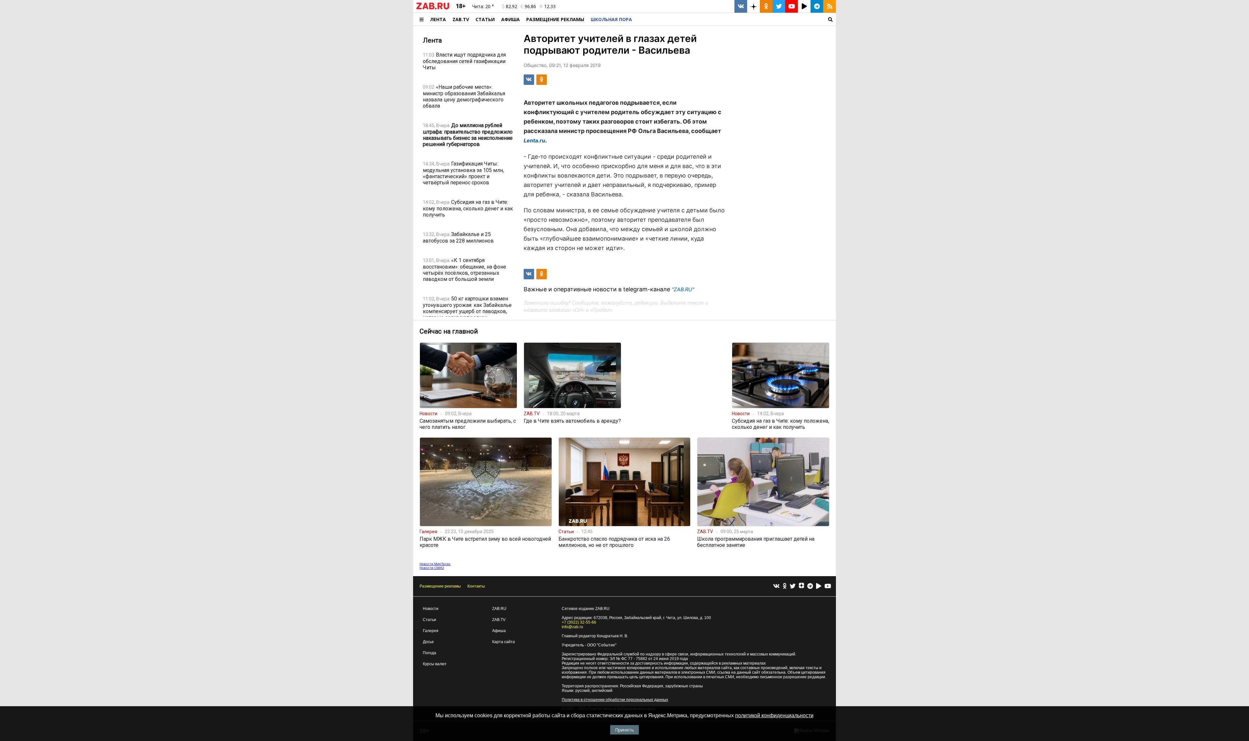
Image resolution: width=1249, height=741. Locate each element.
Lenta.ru (534, 140)
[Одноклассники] (784, 586)
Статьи (485, 19)
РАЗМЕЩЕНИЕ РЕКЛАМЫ (555, 19)
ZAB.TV (460, 19)
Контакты (476, 586)
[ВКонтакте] (776, 586)
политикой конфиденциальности (774, 715)
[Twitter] (792, 586)
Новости (430, 608)
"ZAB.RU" (683, 289)
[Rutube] (818, 586)
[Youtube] (828, 586)
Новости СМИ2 (432, 568)
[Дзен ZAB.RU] (753, 6)
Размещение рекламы (440, 586)
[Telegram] (810, 586)
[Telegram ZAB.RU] (817, 6)
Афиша (510, 19)
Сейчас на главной (449, 331)
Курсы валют (435, 664)
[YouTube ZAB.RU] (791, 6)
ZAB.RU (499, 608)
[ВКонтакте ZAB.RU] (740, 6)
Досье (428, 642)
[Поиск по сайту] (735, 19)
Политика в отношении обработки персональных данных (615, 699)
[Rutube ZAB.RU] (804, 6)
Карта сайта (503, 642)
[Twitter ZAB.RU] (778, 6)
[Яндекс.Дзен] (801, 586)
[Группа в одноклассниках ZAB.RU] (766, 6)
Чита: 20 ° (483, 6)
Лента (438, 19)
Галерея (430, 631)
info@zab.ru (572, 627)
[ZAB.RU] (432, 8)
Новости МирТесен (435, 564)
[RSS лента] (829, 6)
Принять (624, 730)
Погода (429, 653)
